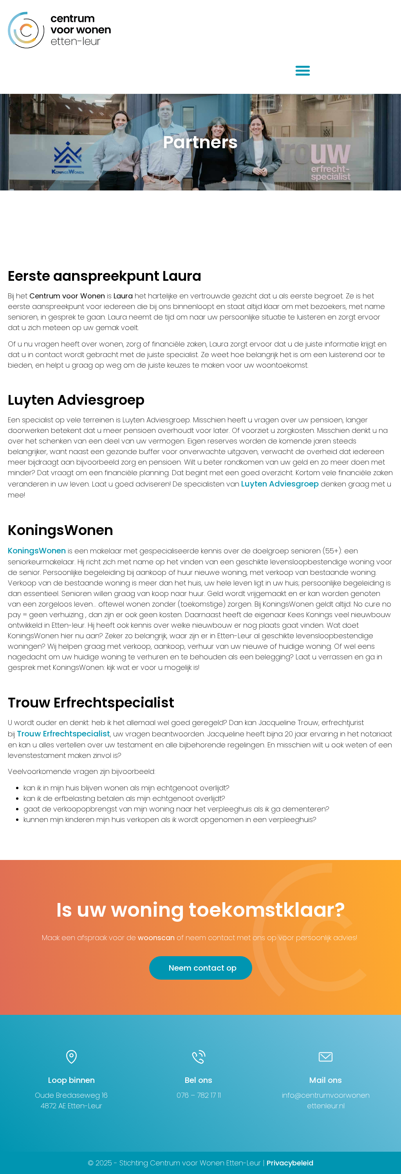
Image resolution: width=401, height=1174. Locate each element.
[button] (302, 70)
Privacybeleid (290, 1163)
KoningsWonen (37, 550)
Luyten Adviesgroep (280, 483)
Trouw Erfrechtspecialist (63, 733)
